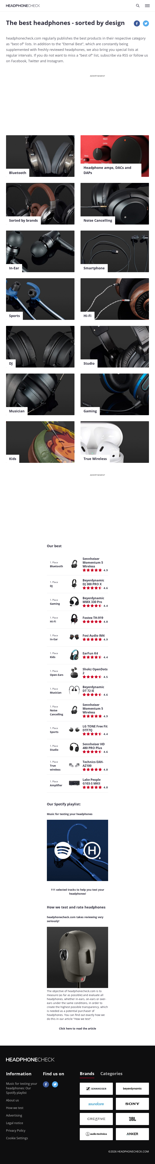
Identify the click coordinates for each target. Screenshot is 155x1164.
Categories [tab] (111, 1073)
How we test (14, 1108)
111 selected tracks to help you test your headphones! (77, 891)
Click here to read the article (77, 1028)
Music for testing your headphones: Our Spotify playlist (21, 1088)
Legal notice (14, 1123)
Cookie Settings (17, 1138)
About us (12, 1100)
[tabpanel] (114, 1111)
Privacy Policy (15, 1130)
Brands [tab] (87, 1073)
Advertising (14, 1115)
